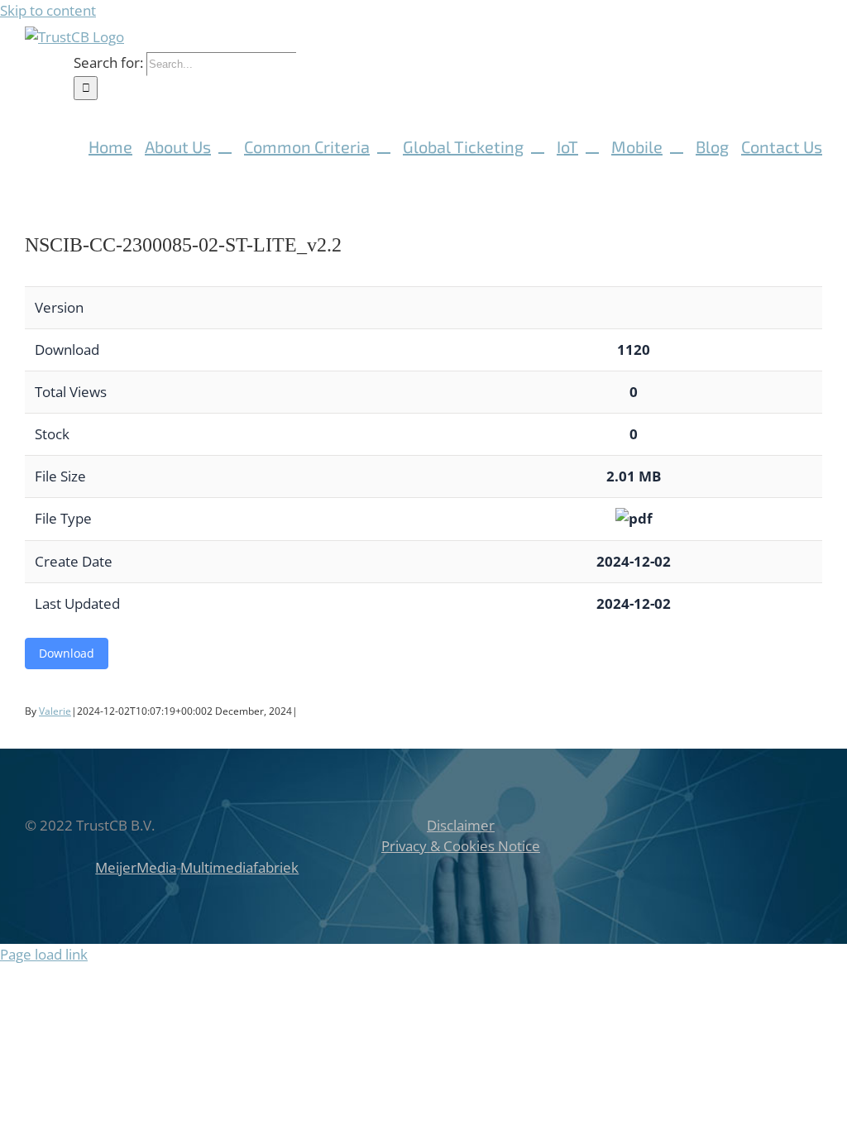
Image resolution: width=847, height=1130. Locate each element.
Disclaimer (461, 825)
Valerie (55, 711)
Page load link (44, 954)
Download (66, 653)
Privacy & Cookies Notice (460, 845)
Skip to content (48, 10)
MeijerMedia (135, 867)
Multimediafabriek (239, 867)
